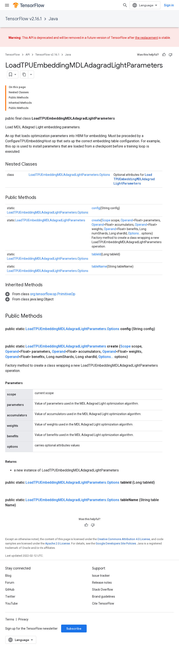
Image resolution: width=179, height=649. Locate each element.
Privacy (23, 619)
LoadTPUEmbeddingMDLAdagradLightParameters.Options (69, 174)
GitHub (9, 589)
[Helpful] (164, 54)
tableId (96, 254)
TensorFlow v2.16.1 (23, 19)
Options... (134, 233)
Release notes (102, 582)
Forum (9, 582)
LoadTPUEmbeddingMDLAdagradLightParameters (134, 179)
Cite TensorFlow (103, 603)
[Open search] (125, 5)
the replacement (146, 37)
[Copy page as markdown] (24, 74)
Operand (127, 220)
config (96, 208)
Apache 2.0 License (57, 543)
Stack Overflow (102, 589)
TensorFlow (12, 54)
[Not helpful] (170, 54)
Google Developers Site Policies (116, 543)
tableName (99, 266)
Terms (9, 619)
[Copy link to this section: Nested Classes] (41, 164)
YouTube (11, 603)
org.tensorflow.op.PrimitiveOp (52, 294)
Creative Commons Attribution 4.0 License (123, 539)
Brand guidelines (103, 596)
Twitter (10, 596)
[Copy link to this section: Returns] (21, 461)
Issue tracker (101, 575)
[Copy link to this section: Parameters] (27, 383)
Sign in (169, 5)
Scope (106, 220)
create (96, 220)
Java (53, 19)
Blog (8, 575)
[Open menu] (7, 5)
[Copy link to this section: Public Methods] (40, 197)
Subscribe (73, 628)
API (28, 54)
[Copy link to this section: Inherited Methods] (47, 285)
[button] (40, 294)
